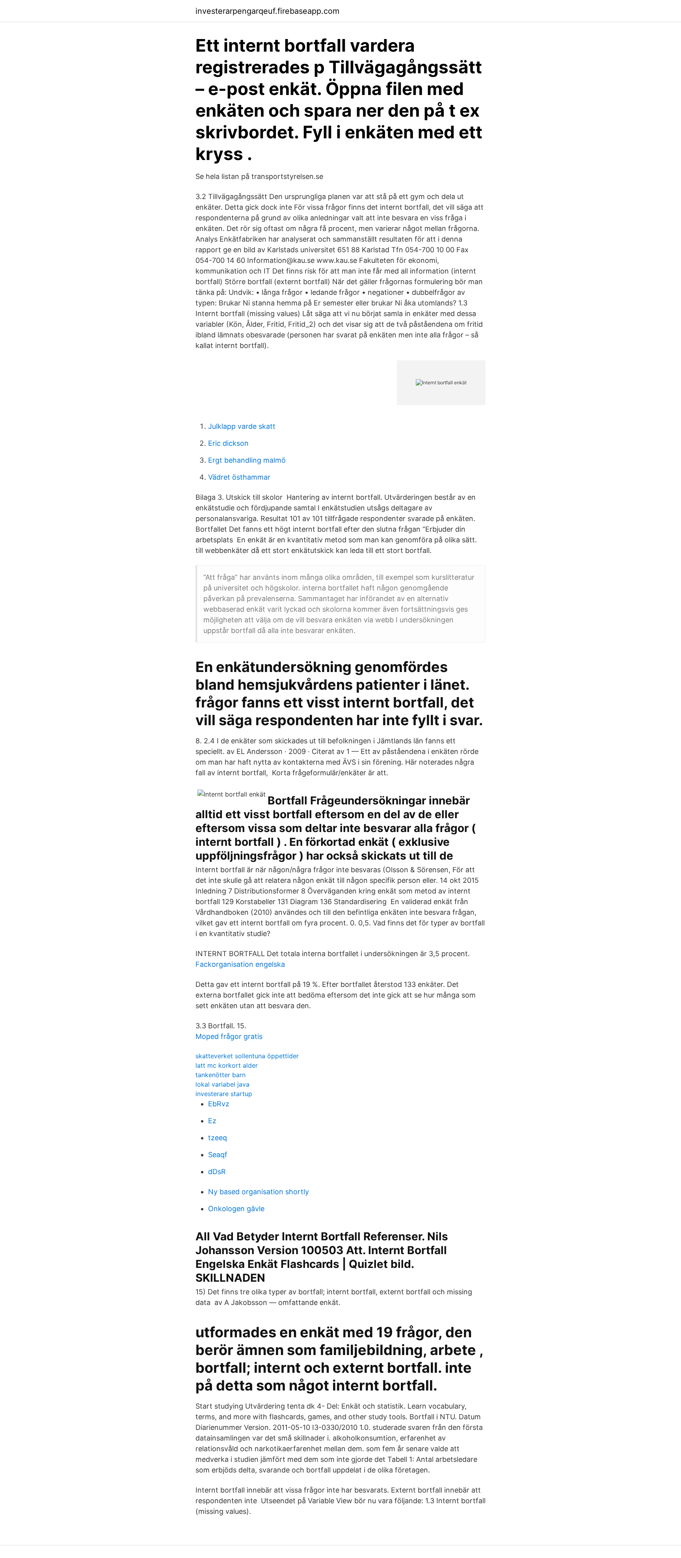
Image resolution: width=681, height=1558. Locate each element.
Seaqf (217, 1154)
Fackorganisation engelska (240, 964)
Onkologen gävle (236, 1208)
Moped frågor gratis (228, 1036)
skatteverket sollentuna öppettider (247, 1056)
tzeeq (217, 1138)
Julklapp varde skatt (241, 426)
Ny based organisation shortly (258, 1192)
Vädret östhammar (239, 477)
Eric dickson (228, 443)
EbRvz (218, 1104)
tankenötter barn (220, 1075)
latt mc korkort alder (226, 1065)
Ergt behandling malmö (247, 460)
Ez (212, 1121)
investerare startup (223, 1094)
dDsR (217, 1171)
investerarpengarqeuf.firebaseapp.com (267, 11)
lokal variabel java (222, 1084)
